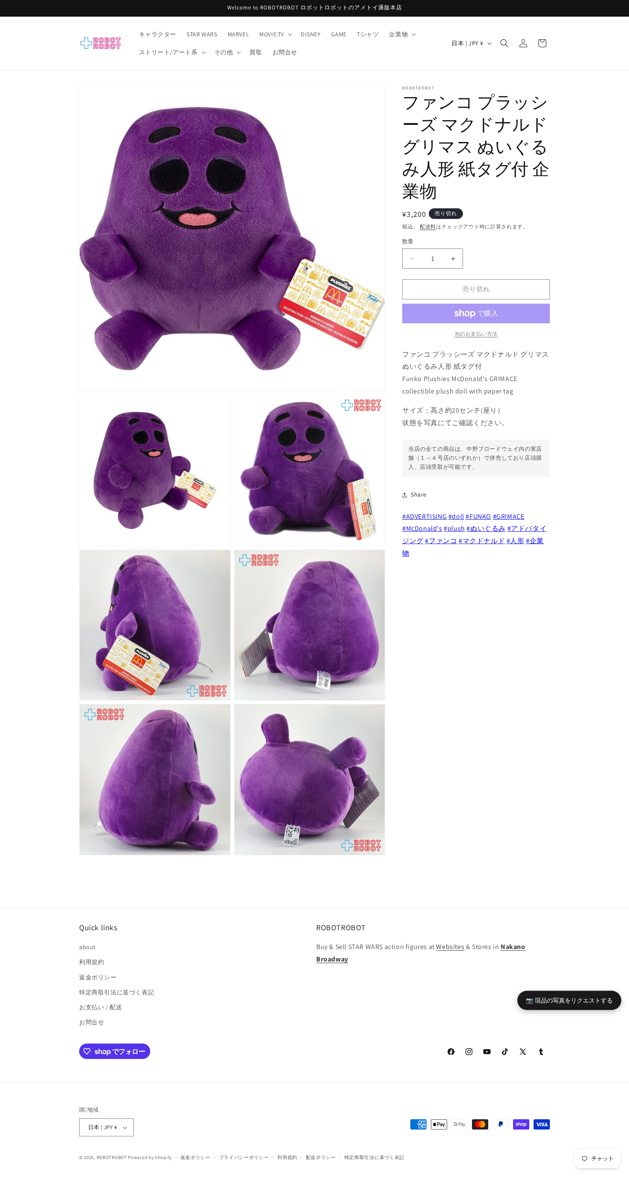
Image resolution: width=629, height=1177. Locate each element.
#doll (456, 516)
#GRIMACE (509, 516)
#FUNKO (478, 516)
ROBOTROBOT (112, 1157)
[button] (275, 34)
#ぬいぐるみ (486, 528)
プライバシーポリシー (244, 1157)
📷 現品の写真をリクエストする (569, 1000)
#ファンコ (441, 541)
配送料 (428, 226)
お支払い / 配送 (100, 1007)
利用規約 (91, 962)
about (87, 947)
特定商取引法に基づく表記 (116, 992)
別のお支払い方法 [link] (476, 334)
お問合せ (91, 1022)
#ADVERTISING (424, 516)
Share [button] (419, 495)
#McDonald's (422, 528)
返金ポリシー (98, 977)
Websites (450, 946)
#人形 (516, 541)
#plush (454, 528)
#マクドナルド (482, 541)
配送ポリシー (321, 1157)
